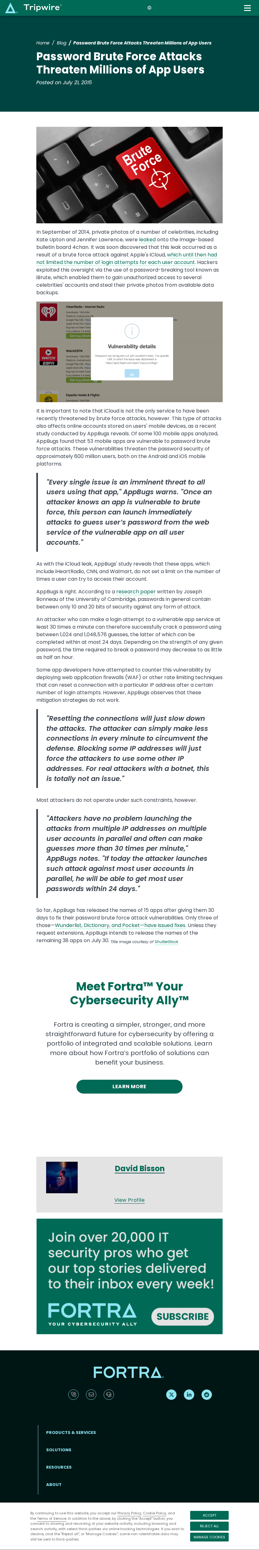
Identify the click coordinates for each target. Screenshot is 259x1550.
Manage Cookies (209, 1537)
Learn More (129, 1086)
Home (43, 43)
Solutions (58, 1450)
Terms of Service (51, 1518)
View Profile (129, 1200)
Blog (61, 43)
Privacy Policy (129, 1513)
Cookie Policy (154, 1513)
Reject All (209, 1526)
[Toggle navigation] (248, 8)
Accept (209, 1515)
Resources (59, 1467)
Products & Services (71, 1433)
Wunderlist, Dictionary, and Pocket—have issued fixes (120, 925)
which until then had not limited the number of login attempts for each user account (126, 258)
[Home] (33, 7)
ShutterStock (166, 941)
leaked (147, 239)
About (54, 1485)
